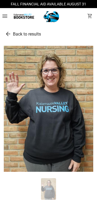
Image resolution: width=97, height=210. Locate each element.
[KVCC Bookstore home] (35, 16)
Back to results (27, 34)
